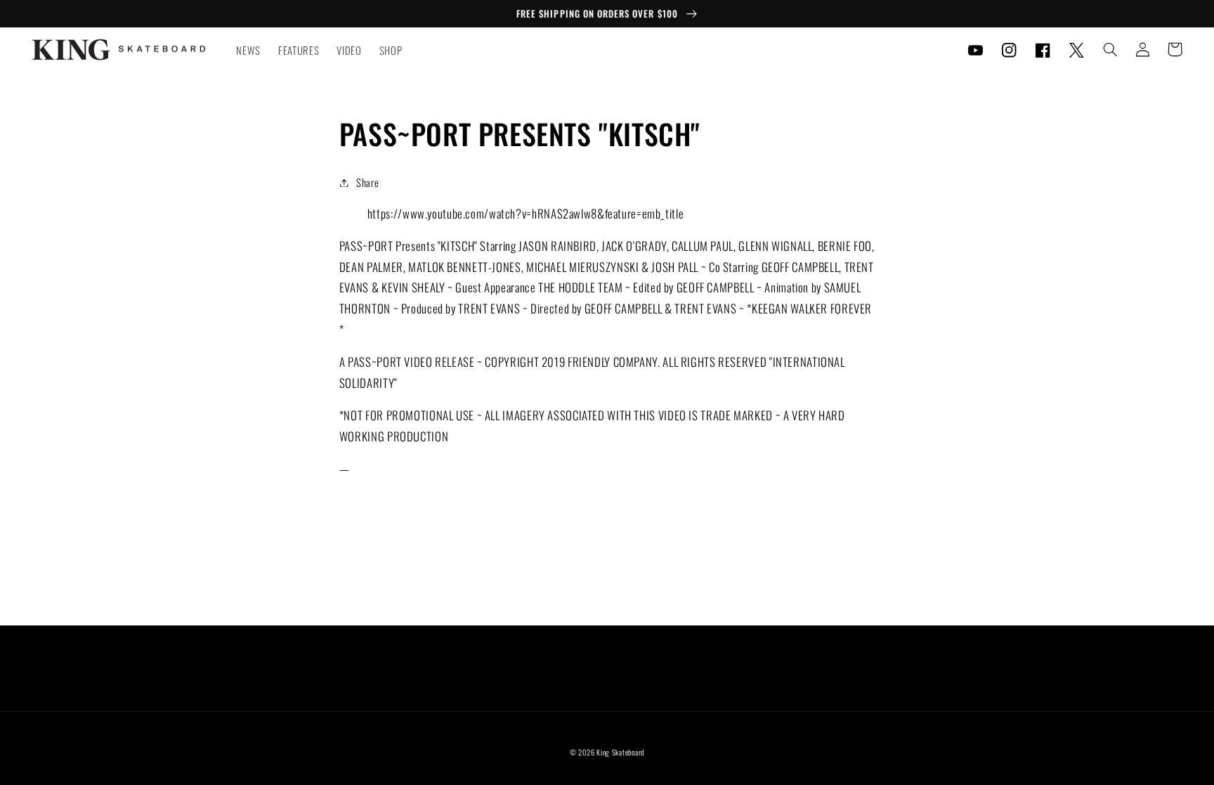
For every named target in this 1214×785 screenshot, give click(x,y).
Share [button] (367, 182)
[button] (1110, 49)
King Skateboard (620, 752)
